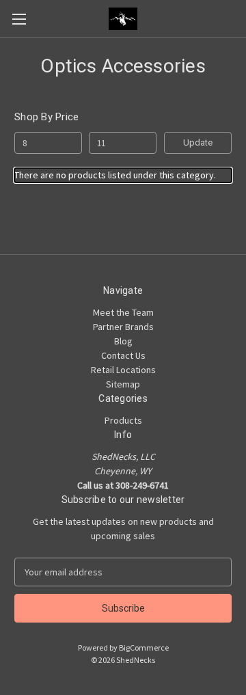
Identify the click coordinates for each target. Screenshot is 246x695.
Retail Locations (123, 370)
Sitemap (123, 384)
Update (198, 142)
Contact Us (123, 355)
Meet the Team (123, 312)
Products (123, 420)
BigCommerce (144, 647)
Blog (123, 341)
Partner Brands (123, 327)
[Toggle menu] (19, 19)
